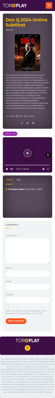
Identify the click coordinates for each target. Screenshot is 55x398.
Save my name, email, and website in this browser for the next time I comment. (26, 312)
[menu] (49, 5)
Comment (11, 235)
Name (9, 268)
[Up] (27, 348)
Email (9, 281)
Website (10, 294)
